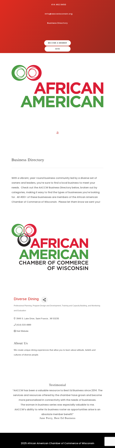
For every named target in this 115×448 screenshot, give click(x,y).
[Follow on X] (67, 33)
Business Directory (57, 23)
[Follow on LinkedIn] (63, 33)
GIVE (57, 49)
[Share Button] (44, 299)
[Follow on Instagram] (58, 33)
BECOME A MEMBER (57, 43)
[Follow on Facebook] (53, 33)
